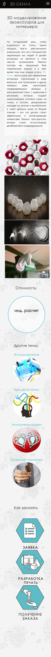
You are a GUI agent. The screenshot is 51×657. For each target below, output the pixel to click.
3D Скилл (20, 3)
